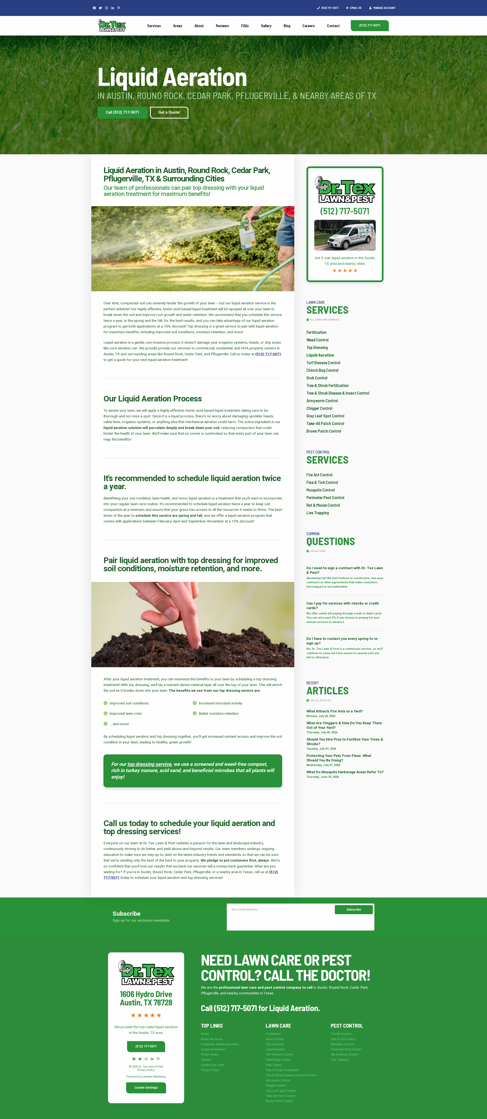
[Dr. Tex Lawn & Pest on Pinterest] (119, 8)
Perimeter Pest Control (325, 497)
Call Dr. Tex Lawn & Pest (345, 171)
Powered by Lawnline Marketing (146, 1077)
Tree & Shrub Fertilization (327, 385)
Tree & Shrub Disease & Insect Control (337, 392)
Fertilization (316, 332)
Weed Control (317, 339)
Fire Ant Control (319, 474)
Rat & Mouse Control (323, 505)
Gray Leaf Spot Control (325, 415)
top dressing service (149, 764)
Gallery (266, 25)
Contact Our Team (212, 1065)
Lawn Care (278, 1025)
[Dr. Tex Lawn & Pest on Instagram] (106, 8)
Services (154, 25)
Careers (308, 25)
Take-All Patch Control (325, 423)
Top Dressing (317, 347)
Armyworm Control (322, 400)
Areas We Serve (211, 1039)
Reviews (222, 25)
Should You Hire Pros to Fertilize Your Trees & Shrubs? (344, 741)
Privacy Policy (210, 1070)
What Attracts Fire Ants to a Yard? (334, 711)
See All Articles (320, 700)
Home (205, 1034)
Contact (333, 25)
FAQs (245, 25)
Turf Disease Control (323, 362)
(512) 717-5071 (369, 25)
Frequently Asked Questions (220, 1044)
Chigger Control (319, 408)
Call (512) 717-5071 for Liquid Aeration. (260, 1008)
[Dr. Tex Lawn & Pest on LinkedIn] (113, 8)
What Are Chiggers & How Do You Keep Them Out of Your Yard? (344, 725)
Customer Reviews (213, 1049)
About (199, 25)
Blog (287, 25)
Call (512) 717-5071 (122, 112)
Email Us (355, 7)
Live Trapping (317, 512)
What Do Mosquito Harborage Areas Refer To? (345, 772)
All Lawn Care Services (324, 319)
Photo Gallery (210, 1054)
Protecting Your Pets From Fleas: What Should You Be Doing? (338, 758)
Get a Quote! (169, 112)
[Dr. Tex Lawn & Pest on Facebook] (94, 8)
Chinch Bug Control (322, 370)
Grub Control (316, 377)
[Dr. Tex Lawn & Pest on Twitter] (100, 8)
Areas (177, 25)
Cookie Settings (146, 1087)
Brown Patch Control (323, 430)
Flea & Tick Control (322, 482)
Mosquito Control (320, 489)
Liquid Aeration (320, 354)
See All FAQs (317, 550)
